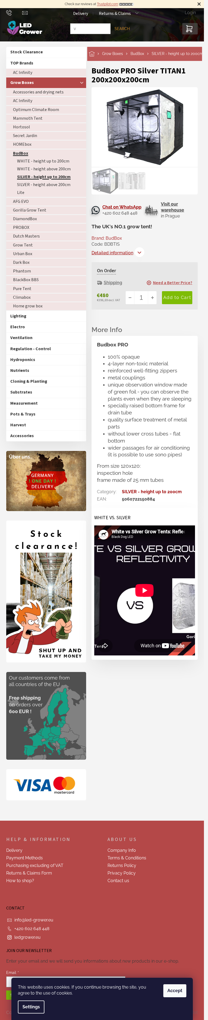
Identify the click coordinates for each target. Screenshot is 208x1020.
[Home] (95, 54)
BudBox (20, 153)
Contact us (118, 880)
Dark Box (21, 262)
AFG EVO (21, 201)
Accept (174, 990)
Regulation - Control (30, 349)
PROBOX (21, 227)
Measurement (24, 403)
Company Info (122, 850)
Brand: (107, 238)
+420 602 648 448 (31, 928)
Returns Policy (122, 865)
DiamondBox (25, 219)
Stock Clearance (26, 52)
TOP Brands (21, 63)
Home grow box (28, 306)
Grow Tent (23, 245)
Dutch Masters (26, 236)
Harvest (18, 425)
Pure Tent (22, 289)
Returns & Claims (115, 14)
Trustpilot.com (107, 4)
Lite (20, 193)
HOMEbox (22, 144)
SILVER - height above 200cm (43, 185)
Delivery (80, 14)
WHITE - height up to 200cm (43, 161)
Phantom (22, 271)
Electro (17, 327)
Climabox (22, 297)
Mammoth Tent (28, 118)
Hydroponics (22, 360)
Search (122, 29)
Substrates (21, 392)
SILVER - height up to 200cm (44, 177)
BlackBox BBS (26, 280)
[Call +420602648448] (14, 12)
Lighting (18, 316)
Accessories (22, 436)
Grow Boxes (22, 83)
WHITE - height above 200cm (44, 169)
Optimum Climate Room (36, 110)
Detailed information (112, 252)
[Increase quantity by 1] (152, 297)
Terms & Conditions (127, 857)
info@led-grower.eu (33, 919)
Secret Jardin (25, 136)
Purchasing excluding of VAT (34, 865)
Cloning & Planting (28, 381)
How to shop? (20, 880)
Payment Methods (24, 857)
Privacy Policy (122, 873)
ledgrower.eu (27, 937)
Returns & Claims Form (29, 873)
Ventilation (21, 338)
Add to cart (177, 297)
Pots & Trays (22, 414)
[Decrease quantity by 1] (130, 297)
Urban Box (22, 254)
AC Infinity (22, 73)
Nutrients (19, 370)
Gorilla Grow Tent (29, 210)
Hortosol (21, 127)
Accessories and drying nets (38, 92)
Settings (31, 1006)
